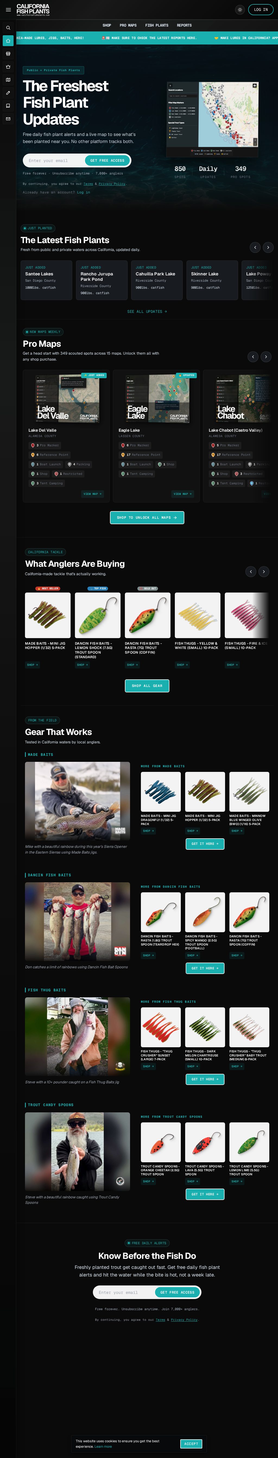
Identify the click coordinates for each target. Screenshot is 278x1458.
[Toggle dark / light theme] (240, 10)
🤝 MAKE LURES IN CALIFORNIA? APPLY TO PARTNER (218, 38)
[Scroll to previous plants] (255, 247)
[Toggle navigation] (8, 10)
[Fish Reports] (8, 92)
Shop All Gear (147, 685)
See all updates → (147, 311)
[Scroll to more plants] (268, 247)
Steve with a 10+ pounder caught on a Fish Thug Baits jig (72, 1082)
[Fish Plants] (8, 79)
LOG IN (261, 9)
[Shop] (8, 53)
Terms (88, 184)
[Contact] (8, 118)
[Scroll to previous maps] (253, 356)
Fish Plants (156, 25)
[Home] (8, 40)
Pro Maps (128, 25)
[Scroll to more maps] (266, 356)
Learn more (103, 1446)
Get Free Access (107, 160)
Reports (184, 25)
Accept (191, 1443)
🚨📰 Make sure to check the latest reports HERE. (108, 38)
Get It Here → (205, 844)
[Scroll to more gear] (263, 571)
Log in (83, 192)
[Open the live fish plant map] (212, 119)
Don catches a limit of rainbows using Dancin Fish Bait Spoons (76, 966)
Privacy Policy (112, 184)
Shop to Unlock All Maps (144, 517)
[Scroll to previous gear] (250, 571)
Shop (107, 25)
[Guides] (8, 105)
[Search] (8, 27)
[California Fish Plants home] (33, 9)
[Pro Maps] (8, 66)
